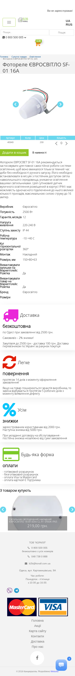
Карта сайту (37, 631)
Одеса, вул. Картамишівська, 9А (37, 570)
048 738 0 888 (39, 556)
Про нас (37, 646)
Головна (37, 620)
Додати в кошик (14, 152)
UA (68, 21)
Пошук (61, 32)
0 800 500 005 (15, 37)
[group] (37, 513)
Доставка (37, 641)
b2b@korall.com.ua (39, 563)
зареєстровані (63, 10)
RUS (69, 24)
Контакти (37, 636)
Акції (37, 626)
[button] (60, 104)
